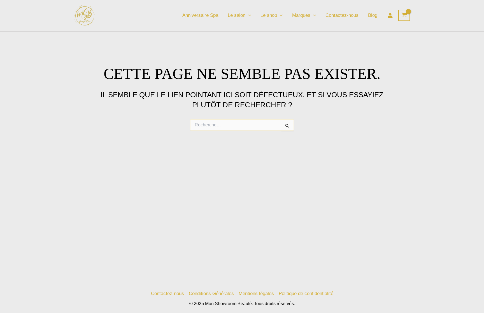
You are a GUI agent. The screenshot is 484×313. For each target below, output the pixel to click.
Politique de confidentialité (306, 293)
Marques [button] (301, 15)
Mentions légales (256, 293)
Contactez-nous (342, 15)
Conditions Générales (211, 293)
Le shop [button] (268, 15)
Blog (372, 15)
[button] (248, 15)
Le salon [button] (236, 15)
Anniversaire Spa (200, 15)
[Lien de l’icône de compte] (390, 15)
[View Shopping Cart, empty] (404, 15)
